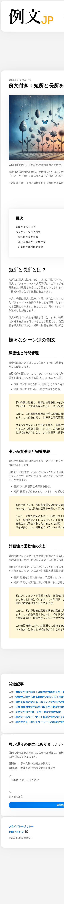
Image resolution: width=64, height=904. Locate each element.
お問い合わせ (16, 832)
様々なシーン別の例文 (28, 232)
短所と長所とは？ (26, 227)
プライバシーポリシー (21, 826)
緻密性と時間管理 (28, 237)
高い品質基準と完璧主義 (32, 242)
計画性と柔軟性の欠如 (30, 247)
